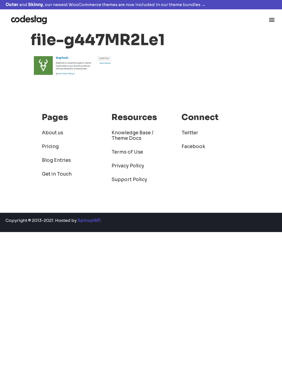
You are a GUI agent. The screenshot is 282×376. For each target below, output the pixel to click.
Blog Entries (56, 160)
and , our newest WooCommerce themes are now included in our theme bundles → (105, 4)
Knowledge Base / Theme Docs (132, 135)
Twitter (189, 133)
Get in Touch (57, 174)
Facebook (193, 146)
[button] (271, 19)
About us (52, 133)
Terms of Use (127, 152)
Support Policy (129, 179)
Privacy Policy (128, 166)
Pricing (50, 146)
